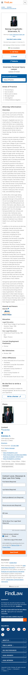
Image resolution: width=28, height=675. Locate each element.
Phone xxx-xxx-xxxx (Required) (11, 505)
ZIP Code (5, 513)
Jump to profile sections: (9, 76)
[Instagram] (18, 629)
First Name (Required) (9, 482)
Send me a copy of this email (13, 540)
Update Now (13, 563)
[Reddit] (24, 629)
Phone (14, 536)
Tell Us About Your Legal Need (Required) (11, 522)
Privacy (9, 669)
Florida (3, 7)
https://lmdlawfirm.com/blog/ (12, 459)
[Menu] (2, 2)
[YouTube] (8, 629)
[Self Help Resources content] (25, 650)
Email (6, 536)
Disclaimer (16, 669)
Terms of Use (15, 545)
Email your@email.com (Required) (12, 497)
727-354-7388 (15, 445)
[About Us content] (25, 640)
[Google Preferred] (2, 634)
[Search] (25, 2)
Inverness (9, 7)
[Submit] (25, 620)
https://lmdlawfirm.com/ (10, 453)
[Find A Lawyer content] (25, 645)
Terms (3, 669)
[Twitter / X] (13, 629)
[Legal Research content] (25, 655)
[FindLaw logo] (9, 2)
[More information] (8, 308)
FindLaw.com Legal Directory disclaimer (12, 571)
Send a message (10, 448)
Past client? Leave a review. (14, 39)
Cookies (5, 670)
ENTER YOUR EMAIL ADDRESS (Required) (12, 616)
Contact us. (19, 606)
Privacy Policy (6, 547)
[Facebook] (2, 629)
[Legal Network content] (25, 660)
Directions (4, 443)
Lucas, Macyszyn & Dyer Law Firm (8, 8)
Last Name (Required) (9, 489)
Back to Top (15, 586)
